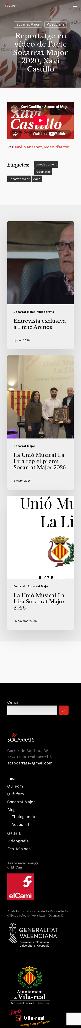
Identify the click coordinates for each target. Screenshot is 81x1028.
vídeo (36, 179)
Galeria (14, 833)
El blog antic (23, 816)
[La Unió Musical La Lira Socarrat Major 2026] (40, 563)
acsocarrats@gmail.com (30, 763)
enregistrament (46, 164)
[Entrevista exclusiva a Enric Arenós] (40, 285)
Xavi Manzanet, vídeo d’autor (42, 147)
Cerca (12, 702)
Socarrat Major (27, 24)
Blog (11, 809)
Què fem (15, 794)
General (19, 586)
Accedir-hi (21, 824)
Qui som (15, 786)
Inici (11, 778)
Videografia (55, 24)
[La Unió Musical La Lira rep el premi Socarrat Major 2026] (40, 422)
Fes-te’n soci (19, 848)
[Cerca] (64, 710)
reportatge (43, 171)
